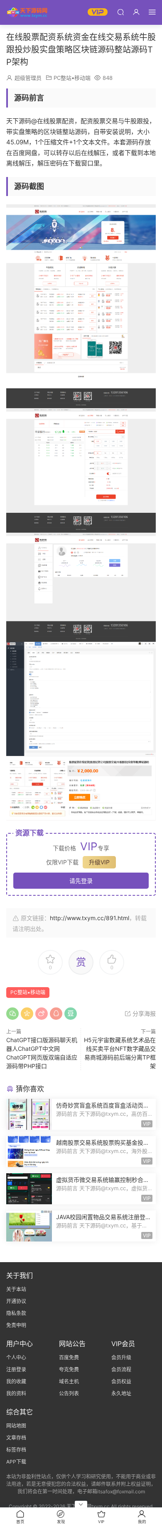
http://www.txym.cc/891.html (89, 917)
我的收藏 (16, 1381)
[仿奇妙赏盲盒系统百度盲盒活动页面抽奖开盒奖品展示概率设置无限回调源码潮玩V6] (29, 1114)
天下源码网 (27, 12)
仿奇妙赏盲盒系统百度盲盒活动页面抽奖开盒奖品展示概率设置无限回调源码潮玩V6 (102, 1106)
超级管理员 (28, 77)
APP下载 (16, 1462)
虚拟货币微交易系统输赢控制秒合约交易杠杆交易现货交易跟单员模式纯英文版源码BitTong (102, 1180)
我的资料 (16, 1393)
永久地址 (121, 1393)
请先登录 (81, 880)
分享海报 (143, 1013)
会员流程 (121, 1369)
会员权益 (121, 1381)
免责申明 (16, 1325)
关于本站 (16, 1289)
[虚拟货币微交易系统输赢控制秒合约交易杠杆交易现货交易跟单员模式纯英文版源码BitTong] (29, 1188)
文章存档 (16, 1438)
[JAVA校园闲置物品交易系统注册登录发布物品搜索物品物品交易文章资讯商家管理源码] (29, 1225)
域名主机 (69, 1381)
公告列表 (69, 1393)
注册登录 (16, 1369)
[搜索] (120, 12)
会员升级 (121, 1357)
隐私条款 (16, 1313)
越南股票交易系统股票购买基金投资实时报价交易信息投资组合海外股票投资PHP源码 (102, 1143)
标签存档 (16, 1450)
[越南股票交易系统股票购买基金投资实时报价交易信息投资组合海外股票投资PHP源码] (29, 1151)
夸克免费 (69, 1369)
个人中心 (16, 1357)
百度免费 (69, 1357)
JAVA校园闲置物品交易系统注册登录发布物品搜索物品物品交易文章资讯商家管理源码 (103, 1217)
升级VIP (99, 862)
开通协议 (16, 1301)
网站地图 (16, 1426)
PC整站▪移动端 (72, 77)
